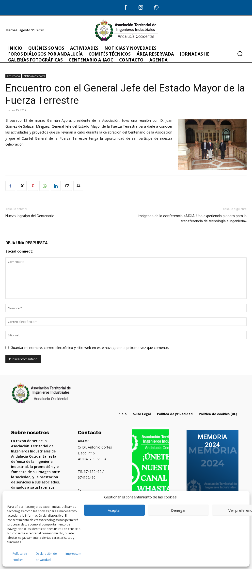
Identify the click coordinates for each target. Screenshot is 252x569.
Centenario (13, 76)
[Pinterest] (33, 186)
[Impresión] (78, 186)
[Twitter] (22, 186)
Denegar (178, 510)
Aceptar (114, 510)
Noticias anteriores (34, 76)
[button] (240, 54)
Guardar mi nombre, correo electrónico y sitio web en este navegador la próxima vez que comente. (90, 347)
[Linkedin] (56, 186)
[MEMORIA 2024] (212, 467)
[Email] (67, 186)
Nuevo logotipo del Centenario (29, 216)
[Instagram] (140, 7)
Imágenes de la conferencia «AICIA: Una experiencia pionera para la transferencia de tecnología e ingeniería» (192, 218)
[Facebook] (125, 7)
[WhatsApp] (156, 7)
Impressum (73, 554)
